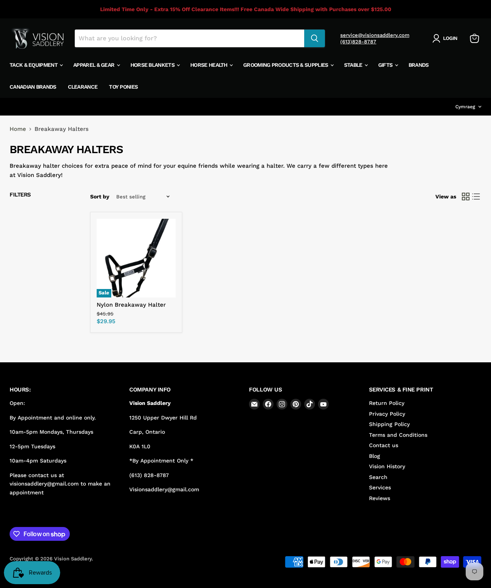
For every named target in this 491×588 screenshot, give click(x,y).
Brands (419, 65)
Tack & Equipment (34, 65)
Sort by (99, 196)
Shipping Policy (389, 424)
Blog (374, 456)
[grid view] (465, 197)
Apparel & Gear (94, 65)
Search (378, 477)
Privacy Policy (387, 414)
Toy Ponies (123, 87)
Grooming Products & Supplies (286, 65)
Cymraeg (465, 106)
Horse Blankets (153, 65)
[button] (446, 38)
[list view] (476, 197)
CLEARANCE (83, 87)
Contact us (383, 445)
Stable (354, 65)
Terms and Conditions (398, 435)
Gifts (386, 65)
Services (380, 487)
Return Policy (386, 403)
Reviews (379, 498)
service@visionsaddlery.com (374, 35)
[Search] (314, 38)
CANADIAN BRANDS (33, 87)
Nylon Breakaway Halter (131, 304)
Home (18, 129)
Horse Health (209, 65)
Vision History (387, 466)
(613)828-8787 (358, 42)
